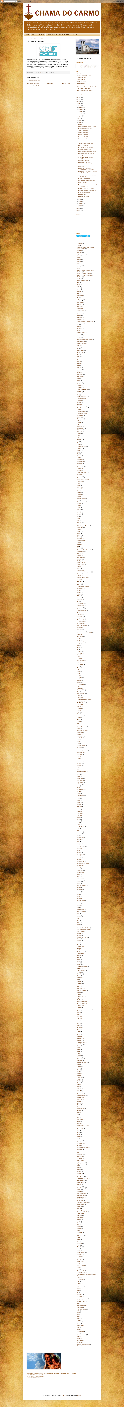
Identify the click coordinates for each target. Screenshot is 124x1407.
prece (78, 1071)
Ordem (78, 959)
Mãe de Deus (80, 837)
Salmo (78, 1167)
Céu (78, 441)
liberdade (79, 811)
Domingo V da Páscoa (83, 196)
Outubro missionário (82, 966)
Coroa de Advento (81, 501)
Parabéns (79, 999)
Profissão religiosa (81, 1095)
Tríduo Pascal (80, 1279)
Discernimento (80, 551)
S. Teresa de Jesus (81, 1152)
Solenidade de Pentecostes (85, 139)
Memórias (79, 857)
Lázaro (78, 808)
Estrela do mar (80, 608)
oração (78, 950)
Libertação (79, 813)
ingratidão (79, 754)
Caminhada (80, 383)
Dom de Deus (80, 557)
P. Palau (79, 972)
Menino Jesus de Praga (83, 863)
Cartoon (79, 422)
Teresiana (79, 1254)
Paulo (78, 1020)
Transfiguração (80, 1271)
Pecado (79, 1023)
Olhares (79, 948)
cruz (78, 516)
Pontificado (80, 1060)
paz (78, 1022)
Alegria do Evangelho (82, 280)
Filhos (78, 666)
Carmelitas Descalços (82, 406)
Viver (78, 1333)
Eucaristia (79, 614)
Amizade (79, 291)
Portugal (79, 1066)
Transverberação (81, 1272)
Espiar (78, 601)
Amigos (79, 289)
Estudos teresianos (81, 610)
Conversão (79, 489)
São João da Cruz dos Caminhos (85, 90)
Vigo (78, 1316)
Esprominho (80, 607)
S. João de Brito (81, 1143)
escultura (79, 594)
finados (79, 671)
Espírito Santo (80, 603)
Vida (78, 1303)
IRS (78, 769)
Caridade (79, 400)
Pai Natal (79, 981)
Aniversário (80, 295)
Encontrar (79, 573)
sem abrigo (80, 1210)
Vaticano (79, 1288)
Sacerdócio (80, 1156)
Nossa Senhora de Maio (84, 192)
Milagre (79, 869)
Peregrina (79, 1036)
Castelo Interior (81, 428)
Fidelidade (79, 658)
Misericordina (80, 872)
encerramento (80, 570)
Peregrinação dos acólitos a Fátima (87, 190)
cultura (78, 518)
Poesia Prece (80, 1058)
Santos (78, 1189)
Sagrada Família (81, 1164)
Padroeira (79, 977)
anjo (78, 297)
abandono (79, 252)
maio (80, 122)
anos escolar (80, 312)
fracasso (79, 682)
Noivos (78, 922)
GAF (78, 85)
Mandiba (79, 845)
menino (79, 859)
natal (78, 915)
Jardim (78, 773)
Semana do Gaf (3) (83, 132)
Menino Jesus (80, 861)
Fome (78, 675)
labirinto (79, 804)
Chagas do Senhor (81, 443)
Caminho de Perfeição (82, 389)
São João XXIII (80, 1197)
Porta (78, 1064)
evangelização (80, 618)
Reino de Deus (80, 1116)
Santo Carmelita (81, 1188)
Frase (78, 692)
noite (78, 920)
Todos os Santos (81, 1265)
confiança (79, 470)
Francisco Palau (81, 690)
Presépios (79, 1081)
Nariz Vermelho (81, 911)
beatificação (80, 352)
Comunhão (80, 463)
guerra (78, 723)
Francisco (79, 688)
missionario (80, 878)
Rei (78, 1114)
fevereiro (81, 203)
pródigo (79, 1090)
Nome (78, 924)
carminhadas (80, 415)
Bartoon (79, 347)
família (78, 640)
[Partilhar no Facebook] (52, 72)
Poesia (78, 1057)
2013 (78, 99)
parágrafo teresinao (82, 1003)
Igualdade (79, 747)
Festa (78, 655)
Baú (78, 348)
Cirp (78, 454)
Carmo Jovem (80, 419)
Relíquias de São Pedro (83, 1125)
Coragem (79, 494)
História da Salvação (82, 730)
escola (78, 590)
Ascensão (79, 328)
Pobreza (79, 1051)
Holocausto (80, 732)
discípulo (79, 553)
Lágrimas (79, 806)
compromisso (80, 461)
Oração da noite (81, 952)
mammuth (64, 1395)
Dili (78, 546)
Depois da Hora (81, 79)
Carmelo (79, 409)
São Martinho (80, 1201)
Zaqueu (79, 1346)
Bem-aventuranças (81, 360)
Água (78, 267)
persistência (80, 1044)
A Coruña (79, 250)
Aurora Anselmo (81, 332)
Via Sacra (79, 1300)
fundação (79, 708)
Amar (78, 286)
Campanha (80, 391)
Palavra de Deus (81, 988)
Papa (78, 994)
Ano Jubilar (80, 302)
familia (78, 638)
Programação (80, 1097)
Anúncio (79, 315)
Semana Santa (80, 1213)
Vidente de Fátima (81, 1309)
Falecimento (80, 636)
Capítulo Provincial (81, 396)
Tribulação (79, 1277)
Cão (78, 395)
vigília (78, 1314)
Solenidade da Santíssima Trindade (87, 126)
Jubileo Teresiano (81, 789)
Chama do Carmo (81, 446)
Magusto (79, 839)
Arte (78, 324)
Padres (79, 975)
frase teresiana (80, 693)
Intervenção (80, 762)
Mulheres (79, 898)
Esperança (79, 599)
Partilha (79, 1010)
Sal (78, 1165)
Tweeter (79, 1283)
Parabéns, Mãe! (82, 194)
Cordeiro (79, 496)
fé (77, 649)
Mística (78, 883)
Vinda (78, 1318)
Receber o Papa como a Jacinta (86, 188)
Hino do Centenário (82, 727)
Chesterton (79, 448)
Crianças (79, 503)
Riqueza (79, 1136)
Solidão (79, 1234)
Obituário (79, 940)
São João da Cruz (81, 1193)
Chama (79, 444)
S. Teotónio (80, 1149)
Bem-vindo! (81, 166)
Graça (78, 719)
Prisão (78, 1086)
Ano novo (79, 306)
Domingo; (79, 561)
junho (80, 120)
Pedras (79, 1031)
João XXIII (79, 784)
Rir (77, 1138)
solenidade (80, 1232)
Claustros (79, 455)
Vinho (78, 1320)
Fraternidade (80, 697)
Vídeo (78, 1311)
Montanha (79, 889)
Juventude (79, 802)
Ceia (78, 437)
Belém (78, 356)
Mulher (78, 896)
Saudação (79, 1206)
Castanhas (79, 426)
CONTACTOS (75, 34)
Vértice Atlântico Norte (82, 1298)
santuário (79, 1191)
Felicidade (79, 651)
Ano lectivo (79, 304)
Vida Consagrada (81, 1305)
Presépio (79, 1079)
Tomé (78, 1267)
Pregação (79, 1073)
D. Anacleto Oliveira (82, 524)
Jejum (78, 774)
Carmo (78, 417)
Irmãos (78, 767)
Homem (79, 734)
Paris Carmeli (80, 1005)
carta (78, 420)
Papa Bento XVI (81, 996)
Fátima (78, 647)
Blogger (79, 1395)
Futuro (78, 712)
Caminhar (79, 385)
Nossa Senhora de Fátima (83, 928)
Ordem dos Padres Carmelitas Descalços (87, 86)
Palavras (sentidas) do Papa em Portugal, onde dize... (86, 154)
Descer (79, 533)
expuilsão (79, 634)
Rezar (78, 1134)
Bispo (78, 371)
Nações (79, 905)
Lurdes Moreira (81, 826)
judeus (78, 797)
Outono (79, 961)
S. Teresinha (80, 1154)
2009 (78, 208)
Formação (79, 677)
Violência (79, 1322)
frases (78, 695)
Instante (79, 758)
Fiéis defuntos (80, 660)
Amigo (78, 288)
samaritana (80, 1173)
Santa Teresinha (81, 1180)
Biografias (79, 369)
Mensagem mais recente (33, 83)
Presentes (79, 1077)
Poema (79, 1053)
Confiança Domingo (82, 472)
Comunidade (80, 465)
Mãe (78, 835)
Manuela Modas (81, 846)
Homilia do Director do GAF (85, 128)
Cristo (78, 511)
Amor (78, 293)
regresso (79, 1112)
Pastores (79, 1014)
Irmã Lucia (79, 763)
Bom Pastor (80, 376)
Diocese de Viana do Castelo (84, 550)
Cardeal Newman (81, 398)
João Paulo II (80, 782)
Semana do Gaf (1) (83, 136)
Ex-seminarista (80, 620)
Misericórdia (80, 870)
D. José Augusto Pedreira (83, 526)
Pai (78, 979)
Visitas (78, 1329)
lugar (78, 822)
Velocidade (80, 1294)
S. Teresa (79, 1151)
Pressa (78, 1082)
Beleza (78, 358)
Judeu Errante (80, 795)
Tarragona (79, 1243)
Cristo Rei (79, 513)
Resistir (79, 1127)
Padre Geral (80, 974)
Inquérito (79, 756)
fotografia (79, 680)
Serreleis (79, 1219)
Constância (80, 481)
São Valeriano (80, 1204)
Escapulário (80, 588)
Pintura (79, 1046)
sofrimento (79, 1228)
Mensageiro (80, 865)
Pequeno (79, 1033)
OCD (78, 942)
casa (78, 424)
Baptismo (79, 345)
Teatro (78, 1245)
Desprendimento (81, 540)
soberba (79, 1226)
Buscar (78, 380)
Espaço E (79, 597)
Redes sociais (80, 1108)
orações (79, 955)
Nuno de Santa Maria (82, 937)
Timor (78, 1263)
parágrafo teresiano (82, 1001)
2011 (78, 103)
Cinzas (78, 452)
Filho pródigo (80, 664)
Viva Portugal (80, 1331)
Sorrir (78, 1237)
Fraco (78, 686)
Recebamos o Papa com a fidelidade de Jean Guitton (87, 175)
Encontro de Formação (82, 577)
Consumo (79, 483)
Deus (78, 542)
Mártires (79, 852)
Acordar (79, 257)
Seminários (80, 1217)
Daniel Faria (80, 527)
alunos (78, 284)
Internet (79, 760)
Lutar (78, 828)
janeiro (80, 205)
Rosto (78, 1141)
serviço (79, 1221)
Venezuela (79, 1296)
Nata (78, 913)
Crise (78, 505)
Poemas (79, 1055)
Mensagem (80, 867)
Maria (78, 850)
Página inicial (50, 83)
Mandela (79, 843)
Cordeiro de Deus (81, 498)
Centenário (80, 439)
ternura (79, 1258)
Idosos (78, 741)
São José (79, 1199)
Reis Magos (80, 1119)
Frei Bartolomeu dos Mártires (84, 699)
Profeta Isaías (80, 1094)
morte (78, 894)
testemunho (80, 1261)
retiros (78, 1132)
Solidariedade (80, 1236)
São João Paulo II (81, 1195)
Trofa (78, 1281)
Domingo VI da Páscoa (84, 178)
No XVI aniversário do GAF (85, 141)
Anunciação (80, 313)
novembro (81, 109)
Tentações (79, 1247)
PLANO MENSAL (52, 34)
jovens (78, 787)
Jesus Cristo (80, 778)
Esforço (79, 596)
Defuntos (79, 531)
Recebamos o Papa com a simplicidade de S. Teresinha (86, 169)
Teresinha (79, 1256)
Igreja (78, 743)
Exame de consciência (82, 625)
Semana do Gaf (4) (83, 130)
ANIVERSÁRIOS (64, 34)
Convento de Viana (82, 77)
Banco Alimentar (81, 341)
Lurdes (78, 824)
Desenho (79, 535)
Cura (78, 520)
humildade (79, 738)
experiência (80, 627)
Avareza (79, 334)
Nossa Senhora (81, 926)
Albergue (79, 268)
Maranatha (79, 848)
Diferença (79, 544)
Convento (79, 487)
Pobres (79, 1049)
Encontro (79, 575)
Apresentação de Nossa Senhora (85, 321)
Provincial (79, 1099)
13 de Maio (80, 243)
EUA (78, 612)
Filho (78, 662)
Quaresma (79, 1103)
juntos (78, 798)
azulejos (79, 337)
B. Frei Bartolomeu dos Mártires (85, 339)
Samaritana (80, 1175)
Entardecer (79, 581)
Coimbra (79, 457)
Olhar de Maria (80, 946)
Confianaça (80, 468)
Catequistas (80, 431)
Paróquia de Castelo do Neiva (84, 1009)
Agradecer (79, 265)
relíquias (79, 1123)
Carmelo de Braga (81, 411)
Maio (78, 841)
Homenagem (80, 736)
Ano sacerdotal (80, 310)
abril (80, 199)
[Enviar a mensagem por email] (46, 72)
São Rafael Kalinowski (82, 1202)
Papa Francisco (81, 998)
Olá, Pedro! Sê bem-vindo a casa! (86, 180)
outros (78, 963)
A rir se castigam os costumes (85, 147)
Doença (79, 555)
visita (78, 1327)
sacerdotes (79, 1158)
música (79, 904)
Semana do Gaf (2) (83, 134)
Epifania (79, 585)
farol (78, 645)
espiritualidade (80, 605)
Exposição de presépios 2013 (84, 632)
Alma (78, 282)
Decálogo (79, 529)
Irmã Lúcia (79, 765)
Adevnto (79, 259)
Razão (78, 1106)
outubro (81, 111)
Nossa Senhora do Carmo (83, 929)
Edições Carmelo (81, 83)
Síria (78, 1224)
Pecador (79, 1025)
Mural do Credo (81, 900)
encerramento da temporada (84, 572)
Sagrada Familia (81, 1162)
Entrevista (79, 583)
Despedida (79, 538)
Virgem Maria (80, 1325)
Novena (79, 933)
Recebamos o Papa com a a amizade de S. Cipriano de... (87, 172)
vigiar (78, 1312)
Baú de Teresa (80, 350)
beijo (78, 354)
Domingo (79, 559)
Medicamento (80, 854)
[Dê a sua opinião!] (48, 72)
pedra (78, 1029)
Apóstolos (79, 319)
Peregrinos (79, 1040)
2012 (78, 101)
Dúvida (79, 568)
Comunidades (80, 466)
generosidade (80, 715)
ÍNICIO (27, 34)
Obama (79, 939)
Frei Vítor (79, 706)
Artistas (79, 326)
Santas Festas (80, 1182)
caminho (79, 387)
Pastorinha (79, 1016)
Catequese (79, 430)
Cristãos (79, 509)
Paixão (78, 985)
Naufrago (79, 916)
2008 (78, 210)
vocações (79, 1338)
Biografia (79, 367)
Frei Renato (80, 704)
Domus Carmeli (81, 562)
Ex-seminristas (80, 623)
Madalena (79, 834)
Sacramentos (80, 1160)
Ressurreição (80, 1129)
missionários (80, 880)
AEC (78, 263)
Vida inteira (80, 1307)
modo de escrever (81, 885)
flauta (78, 673)
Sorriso (79, 1239)
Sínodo (79, 1223)
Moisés (79, 887)
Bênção (79, 361)
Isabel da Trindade (81, 771)
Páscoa (79, 1012)
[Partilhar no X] (50, 72)
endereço (79, 579)
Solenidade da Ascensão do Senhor (87, 151)
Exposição (79, 629)
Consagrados (80, 478)
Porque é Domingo (81, 1062)
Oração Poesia (80, 953)
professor (79, 1092)
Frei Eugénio (80, 701)
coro (78, 500)
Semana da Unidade (82, 1212)
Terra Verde (80, 1259)
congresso (79, 476)
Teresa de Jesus (81, 1252)
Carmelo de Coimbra (82, 413)
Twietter (79, 1285)
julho (80, 118)
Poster (78, 1068)
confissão (79, 474)
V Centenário (80, 1287)
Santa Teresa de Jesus (82, 1178)
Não (78, 907)
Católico (79, 433)
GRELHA (41, 34)
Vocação (79, 1336)
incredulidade (80, 752)
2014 (78, 97)
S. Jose (79, 1145)
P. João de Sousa (81, 970)
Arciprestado (80, 323)
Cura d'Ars (79, 522)
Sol (78, 1230)
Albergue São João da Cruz (84, 273)
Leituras (79, 810)
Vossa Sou (79, 1342)
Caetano (79, 382)
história (79, 728)
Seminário (79, 1215)
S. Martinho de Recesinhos (83, 1147)
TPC (78, 1269)
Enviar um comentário (34, 80)
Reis (78, 1117)
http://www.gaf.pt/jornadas (84, 149)
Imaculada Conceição (82, 750)
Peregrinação (80, 1038)
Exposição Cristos (81, 631)
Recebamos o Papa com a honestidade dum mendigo (85, 163)
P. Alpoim (79, 968)
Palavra (79, 987)
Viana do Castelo (81, 1301)
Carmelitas (79, 74)
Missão (79, 876)
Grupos (79, 721)
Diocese (79, 548)
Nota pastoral (80, 931)
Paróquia (79, 1007)
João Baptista (80, 780)
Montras (79, 891)
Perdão (79, 1034)
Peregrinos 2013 (81, 1042)
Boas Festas (80, 374)
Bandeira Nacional (81, 343)
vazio (78, 1290)
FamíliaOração (80, 642)
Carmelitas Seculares (82, 408)
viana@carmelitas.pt (35, 1377)
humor (78, 739)
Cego (78, 435)
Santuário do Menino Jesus (84, 88)
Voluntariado (80, 1340)
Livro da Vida (80, 815)
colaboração (80, 459)
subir (78, 1241)
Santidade (79, 1186)
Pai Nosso (79, 983)
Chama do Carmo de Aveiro (84, 75)
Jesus (78, 776)
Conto (78, 485)
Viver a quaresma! (81, 1335)
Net (78, 918)
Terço (78, 1248)
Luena (78, 821)
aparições (79, 317)
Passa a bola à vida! (83, 145)
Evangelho (79, 616)
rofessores (79, 1140)
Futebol (79, 710)
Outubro (79, 964)
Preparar (79, 1075)
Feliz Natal (79, 653)
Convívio (79, 490)
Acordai (79, 255)
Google (79, 717)
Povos (78, 1070)
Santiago (79, 1184)
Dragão (79, 566)
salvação (79, 1171)
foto (78, 679)
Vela (78, 1292)
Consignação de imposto (83, 479)
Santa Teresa (80, 1176)
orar (78, 957)
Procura (79, 1088)
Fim (78, 669)
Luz (78, 830)
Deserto (79, 537)
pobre (78, 1047)
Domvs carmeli (80, 564)
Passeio (80, 124)
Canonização (80, 393)
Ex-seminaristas (81, 621)
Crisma (79, 507)
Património (79, 1018)
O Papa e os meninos (83, 160)
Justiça (78, 800)
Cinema (79, 450)
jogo (78, 786)
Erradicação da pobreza (83, 586)
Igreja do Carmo (81, 745)
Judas (78, 793)
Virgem (79, 1324)
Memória (79, 856)
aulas (78, 330)
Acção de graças (81, 254)
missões (79, 881)
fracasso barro (80, 684)
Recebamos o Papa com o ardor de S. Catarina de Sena (87, 185)
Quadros (79, 1101)
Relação (79, 1121)
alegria (78, 278)
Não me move (80, 909)
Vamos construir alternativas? (85, 143)
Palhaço (79, 992)
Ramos (79, 1105)
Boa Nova (79, 372)
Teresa (78, 1250)
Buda (78, 378)
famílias (79, 644)
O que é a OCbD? (82, 182)
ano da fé (79, 301)
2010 (78, 105)
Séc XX (79, 1208)
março (80, 201)
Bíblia (78, 365)
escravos (79, 592)
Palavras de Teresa (82, 990)
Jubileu (79, 791)
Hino (78, 725)
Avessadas (79, 336)
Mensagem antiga (65, 83)
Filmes (78, 668)
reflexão (79, 1110)
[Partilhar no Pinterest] (53, 72)
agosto (80, 116)
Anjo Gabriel (80, 299)
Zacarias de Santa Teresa (83, 1344)
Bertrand (79, 363)
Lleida (78, 819)
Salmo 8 (79, 1169)
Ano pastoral (80, 308)
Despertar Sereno (81, 81)
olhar (78, 944)
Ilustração (79, 749)
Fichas (78, 656)
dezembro (81, 107)
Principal (79, 1084)
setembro (81, 113)
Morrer (78, 892)
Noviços (79, 935)
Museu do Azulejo (81, 902)
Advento (79, 261)
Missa (78, 874)
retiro (78, 1130)
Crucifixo (79, 514)
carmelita (79, 402)
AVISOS (34, 34)
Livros (78, 817)
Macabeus (79, 832)
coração (79, 492)
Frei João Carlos (81, 703)
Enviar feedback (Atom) (38, 86)
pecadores (79, 1027)
